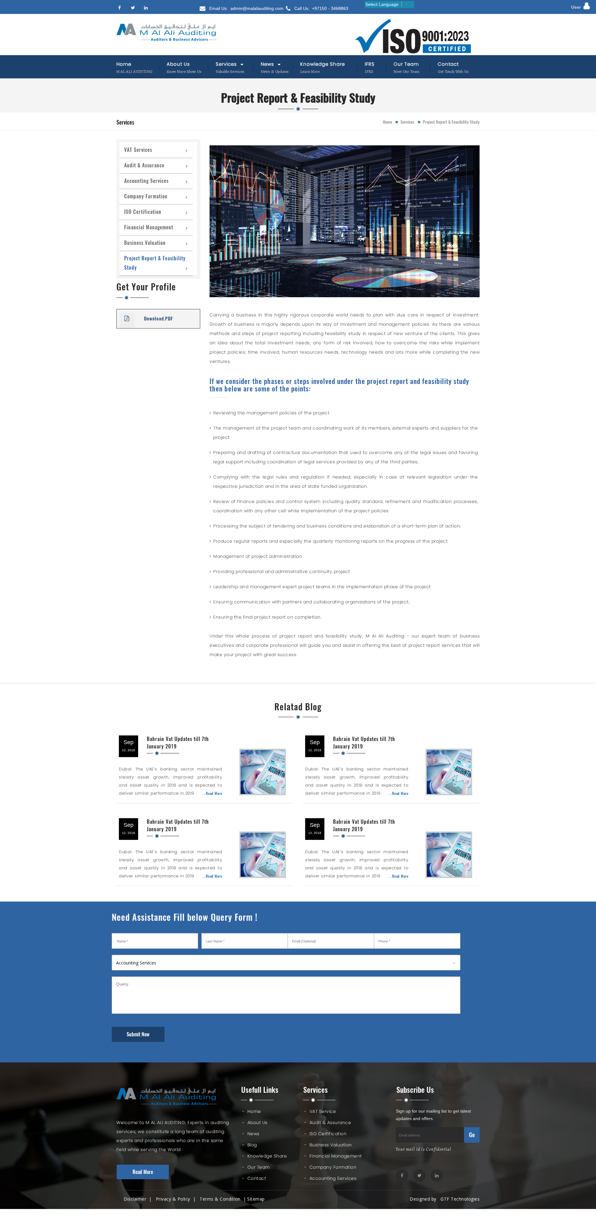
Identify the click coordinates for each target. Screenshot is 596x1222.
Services (227, 64)
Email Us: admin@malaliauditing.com (245, 8)
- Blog (249, 1145)
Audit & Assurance (144, 165)
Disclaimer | (139, 1199)
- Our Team (256, 1167)
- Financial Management (333, 1156)
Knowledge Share (322, 64)
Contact (448, 64)
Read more (143, 1172)
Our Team (406, 64)
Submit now (138, 1034)
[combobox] (286, 962)
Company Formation (146, 196)
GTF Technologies (459, 1199)
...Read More (212, 793)
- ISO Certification (325, 1134)
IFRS (370, 64)
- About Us (255, 1122)
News (268, 64)
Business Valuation (145, 243)
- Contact (254, 1178)
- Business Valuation (328, 1145)
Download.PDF (158, 318)
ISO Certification (142, 212)
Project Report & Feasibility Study (155, 263)
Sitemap (256, 1199)
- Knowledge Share (264, 1156)
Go (472, 1135)
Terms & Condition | (223, 1199)
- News (251, 1134)
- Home (251, 1111)
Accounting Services (146, 181)
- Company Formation (330, 1167)
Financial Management (148, 227)
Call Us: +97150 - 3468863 (320, 8)
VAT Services (138, 150)
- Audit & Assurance (327, 1122)
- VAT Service (320, 1111)
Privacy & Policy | (177, 1199)
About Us (178, 64)
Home (123, 64)
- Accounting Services (330, 1178)
